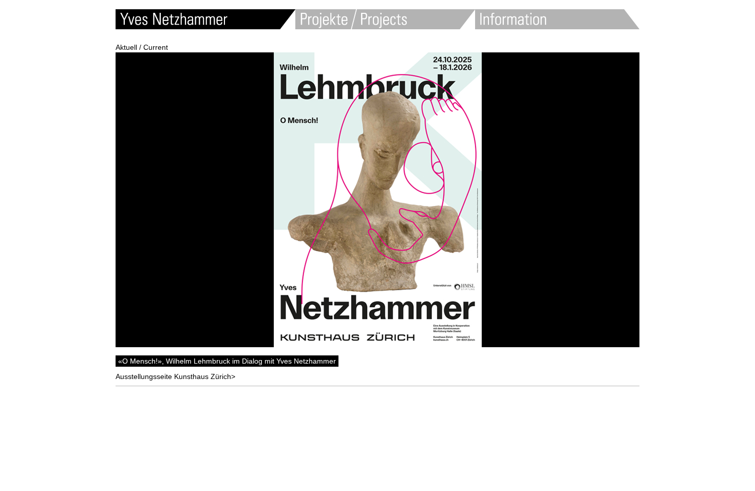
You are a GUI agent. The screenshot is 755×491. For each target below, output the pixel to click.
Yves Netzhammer (205, 19)
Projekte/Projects (385, 19)
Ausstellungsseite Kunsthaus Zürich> (175, 376)
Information (557, 19)
